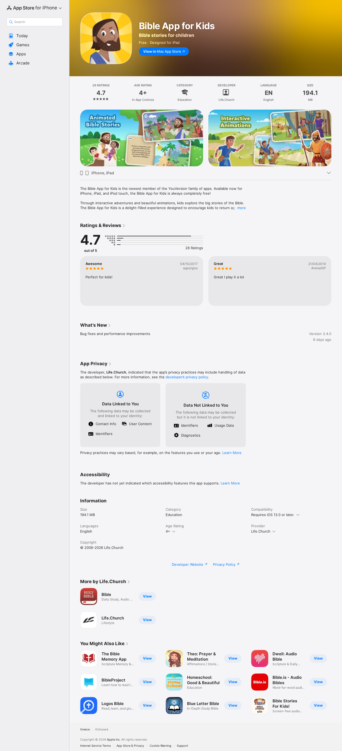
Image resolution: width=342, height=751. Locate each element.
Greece (85, 729)
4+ (168, 531)
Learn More (232, 452)
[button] (34, 36)
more (241, 208)
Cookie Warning (160, 745)
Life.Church (260, 531)
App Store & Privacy (130, 745)
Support (182, 745)
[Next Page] (336, 138)
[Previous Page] (75, 138)
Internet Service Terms (95, 745)
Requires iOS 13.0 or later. (272, 515)
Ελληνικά (101, 729)
